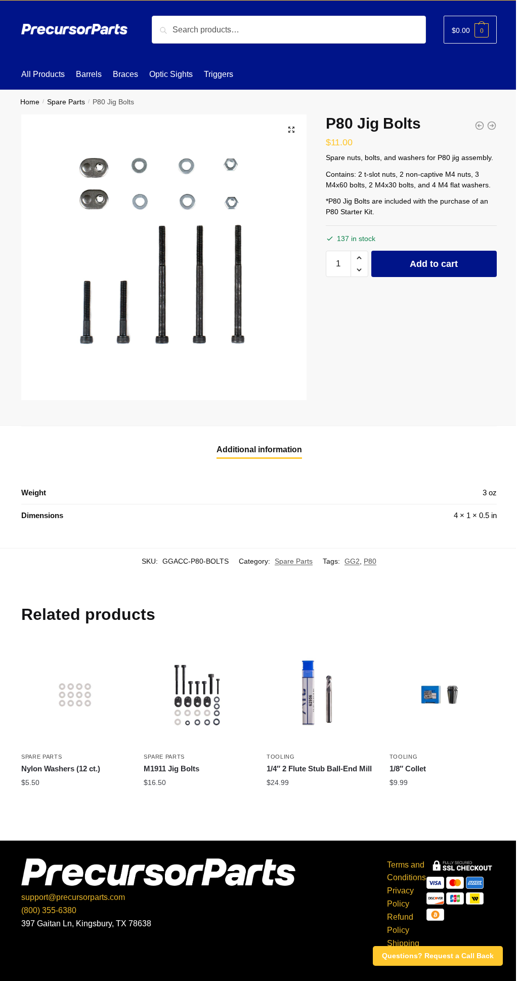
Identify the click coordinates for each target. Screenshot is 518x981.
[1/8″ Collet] (443, 695)
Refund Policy (400, 923)
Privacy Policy (400, 897)
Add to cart (434, 264)
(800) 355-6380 (48, 910)
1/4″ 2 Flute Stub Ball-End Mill (319, 768)
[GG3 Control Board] (492, 126)
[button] (359, 257)
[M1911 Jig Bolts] (197, 695)
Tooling (281, 757)
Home (29, 102)
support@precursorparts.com (73, 897)
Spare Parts (66, 102)
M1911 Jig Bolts (171, 768)
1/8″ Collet (408, 768)
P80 (370, 561)
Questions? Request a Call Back (438, 956)
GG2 (352, 561)
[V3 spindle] (479, 126)
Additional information (259, 449)
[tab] (259, 449)
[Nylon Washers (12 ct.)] (75, 695)
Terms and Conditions (406, 871)
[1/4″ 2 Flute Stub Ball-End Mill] (320, 695)
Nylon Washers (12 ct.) (60, 768)
